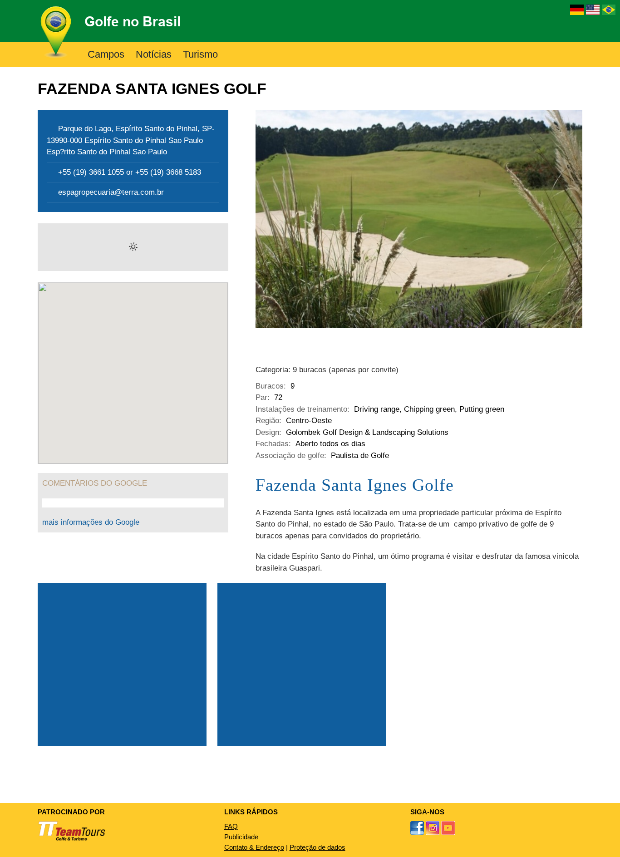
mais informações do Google (90, 522)
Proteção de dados (317, 847)
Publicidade (241, 837)
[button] (233, 54)
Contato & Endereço (254, 847)
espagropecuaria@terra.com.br (111, 192)
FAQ (231, 826)
